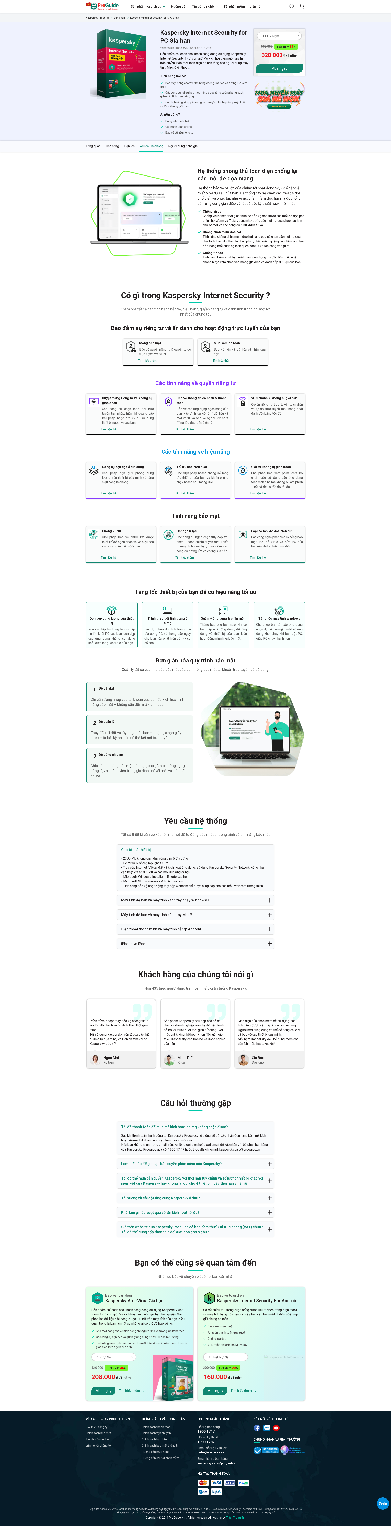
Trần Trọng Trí (235, 1517)
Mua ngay (279, 68)
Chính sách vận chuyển (156, 1433)
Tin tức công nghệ (97, 1439)
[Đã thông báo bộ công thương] (266, 1450)
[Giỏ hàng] (301, 6)
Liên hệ (255, 6)
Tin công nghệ (203, 6)
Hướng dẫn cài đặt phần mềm (160, 1458)
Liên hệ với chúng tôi (98, 1445)
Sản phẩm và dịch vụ (146, 6)
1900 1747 (206, 1431)
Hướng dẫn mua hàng (155, 1451)
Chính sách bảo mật (98, 1433)
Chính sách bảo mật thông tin (160, 1445)
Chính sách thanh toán (156, 1427)
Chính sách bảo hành (155, 1439)
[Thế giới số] (292, 1450)
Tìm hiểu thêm (147, 360)
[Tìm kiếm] (291, 6)
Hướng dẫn (179, 6)
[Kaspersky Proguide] (102, 6)
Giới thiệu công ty (96, 1427)
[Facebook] (257, 1428)
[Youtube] (266, 1428)
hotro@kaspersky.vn (211, 1452)
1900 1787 (206, 1442)
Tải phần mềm (234, 6)
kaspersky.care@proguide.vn (217, 1463)
